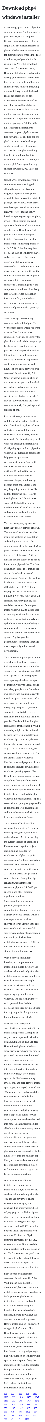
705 (27, 1415)
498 (27, 1394)
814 (35, 1412)
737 (13, 1397)
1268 (6, 1397)
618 (21, 1397)
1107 (13, 1408)
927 (28, 1408)
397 (21, 1408)
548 (20, 1415)
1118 (6, 1401)
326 (21, 1404)
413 (5, 1404)
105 (35, 1408)
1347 (37, 1397)
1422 (27, 1419)
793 (35, 1404)
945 (5, 1415)
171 (19, 1419)
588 (5, 1419)
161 (5, 1412)
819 (12, 1412)
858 (5, 1408)
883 (28, 1404)
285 (20, 1401)
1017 (29, 1401)
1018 (13, 1404)
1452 (28, 1412)
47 (12, 1419)
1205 (35, 1415)
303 (13, 1401)
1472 (29, 1397)
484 (20, 1412)
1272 (37, 1401)
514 (12, 1394)
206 (12, 1415)
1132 (35, 1394)
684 (20, 1394)
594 (5, 1394)
